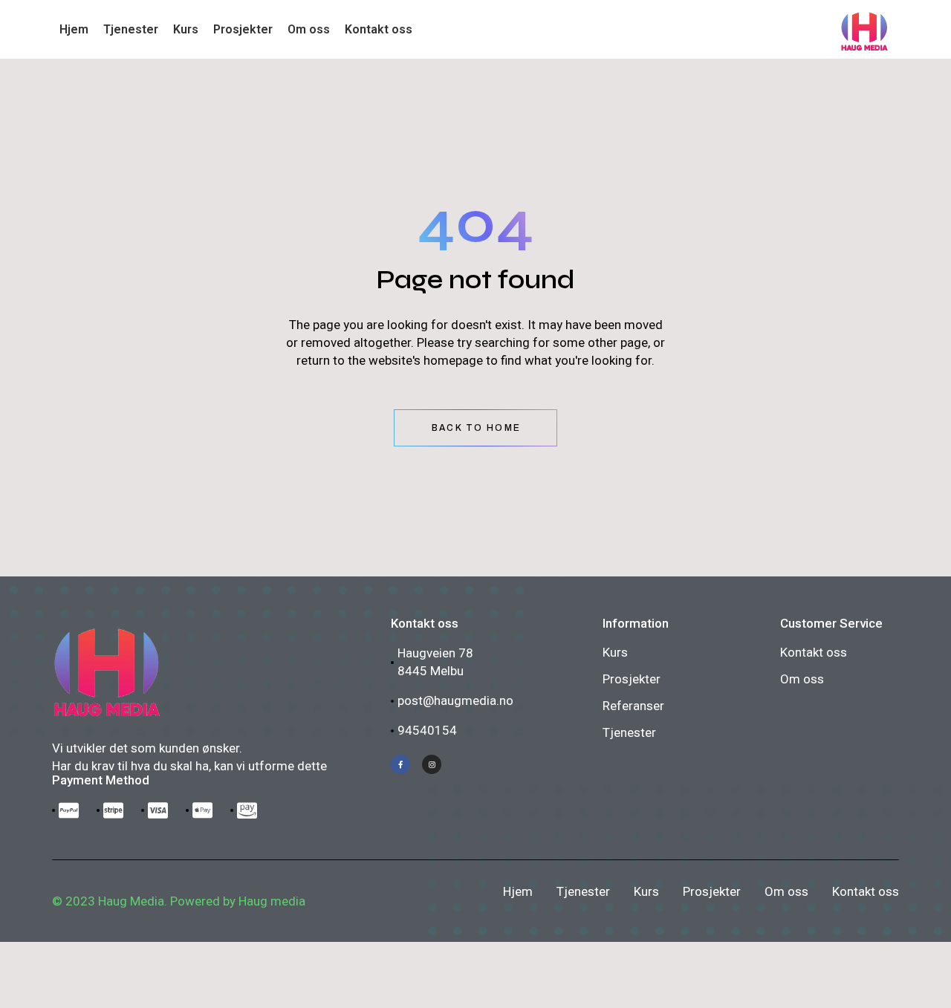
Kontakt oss (813, 652)
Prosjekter (631, 679)
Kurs (615, 652)
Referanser (633, 705)
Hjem (518, 891)
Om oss (802, 679)
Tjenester (629, 732)
